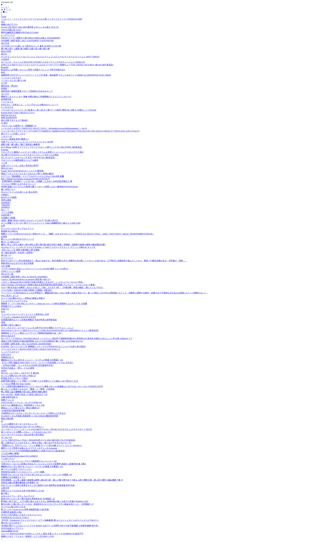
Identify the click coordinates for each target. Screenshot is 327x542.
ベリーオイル (7, 102)
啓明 (3, 322)
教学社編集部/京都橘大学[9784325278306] (20, 32)
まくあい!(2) (6, 437)
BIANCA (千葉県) (9, 197)
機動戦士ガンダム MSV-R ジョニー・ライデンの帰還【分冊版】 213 (32, 466)
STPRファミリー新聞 (10, 271)
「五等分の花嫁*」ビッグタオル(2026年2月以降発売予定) (27, 365)
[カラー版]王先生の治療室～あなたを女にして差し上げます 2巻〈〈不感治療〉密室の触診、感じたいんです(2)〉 (52, 287)
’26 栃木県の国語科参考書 (13, 410)
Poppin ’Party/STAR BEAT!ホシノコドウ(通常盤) (22, 171)
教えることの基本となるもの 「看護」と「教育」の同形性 (28, 389)
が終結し (5, 195)
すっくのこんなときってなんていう (17, 228)
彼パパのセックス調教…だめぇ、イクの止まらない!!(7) (26, 432)
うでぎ (4, 163)
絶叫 (3, 72)
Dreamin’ (5, 150)
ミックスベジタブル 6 (11, 78)
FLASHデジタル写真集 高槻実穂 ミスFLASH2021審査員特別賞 (29, 416)
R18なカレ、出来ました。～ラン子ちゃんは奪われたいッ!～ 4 (29, 105)
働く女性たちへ (8, 189)
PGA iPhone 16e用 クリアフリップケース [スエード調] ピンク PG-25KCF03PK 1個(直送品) (41, 147)
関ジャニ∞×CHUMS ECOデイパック (17, 239)
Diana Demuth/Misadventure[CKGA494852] (19, 456)
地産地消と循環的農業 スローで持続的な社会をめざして (27, 91)
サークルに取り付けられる (13, 507)
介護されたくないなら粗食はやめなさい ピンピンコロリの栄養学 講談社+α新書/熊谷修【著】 (43, 464)
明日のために (7, 168)
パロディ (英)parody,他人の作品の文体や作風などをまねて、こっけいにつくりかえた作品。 (42, 282)
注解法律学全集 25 (9, 397)
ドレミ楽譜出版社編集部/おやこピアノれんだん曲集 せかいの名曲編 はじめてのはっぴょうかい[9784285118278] (52, 386)
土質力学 (5, 488)
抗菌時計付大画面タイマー (13, 477)
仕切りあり (6, 354)
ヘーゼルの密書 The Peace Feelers (16, 384)
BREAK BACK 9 (8, 115)
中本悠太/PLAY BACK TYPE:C (15, 517)
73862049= (5, 205)
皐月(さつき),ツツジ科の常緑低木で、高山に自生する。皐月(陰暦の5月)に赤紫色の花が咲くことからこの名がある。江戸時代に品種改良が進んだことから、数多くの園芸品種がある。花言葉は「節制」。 (94, 261)
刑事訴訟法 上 (7, 357)
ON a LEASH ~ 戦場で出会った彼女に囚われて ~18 (24, 394)
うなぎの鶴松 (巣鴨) (10, 453)
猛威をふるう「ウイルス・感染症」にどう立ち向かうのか (27, 536)
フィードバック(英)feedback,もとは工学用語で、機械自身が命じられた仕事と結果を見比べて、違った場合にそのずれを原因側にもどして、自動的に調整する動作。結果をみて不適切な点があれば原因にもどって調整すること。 (104, 293)
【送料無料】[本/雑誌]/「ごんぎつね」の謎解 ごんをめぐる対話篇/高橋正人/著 (36, 181)
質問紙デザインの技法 (11, 306)
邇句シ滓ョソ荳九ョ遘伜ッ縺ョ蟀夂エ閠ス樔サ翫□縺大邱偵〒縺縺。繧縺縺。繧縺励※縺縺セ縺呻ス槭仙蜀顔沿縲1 (53, 244)
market (4, 370)
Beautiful (4, 67)
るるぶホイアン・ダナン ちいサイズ (17, 496)
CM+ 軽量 (5, 266)
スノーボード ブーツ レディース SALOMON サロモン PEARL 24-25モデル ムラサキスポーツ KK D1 (46, 429)
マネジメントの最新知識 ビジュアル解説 (19, 160)
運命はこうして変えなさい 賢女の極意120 (20, 408)
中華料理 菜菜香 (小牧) (11, 512)
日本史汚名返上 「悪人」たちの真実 (17, 368)
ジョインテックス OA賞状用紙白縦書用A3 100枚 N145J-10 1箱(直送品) (33, 451)
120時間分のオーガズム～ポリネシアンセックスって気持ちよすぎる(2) (33, 413)
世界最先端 (6, 99)
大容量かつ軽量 (8, 218)
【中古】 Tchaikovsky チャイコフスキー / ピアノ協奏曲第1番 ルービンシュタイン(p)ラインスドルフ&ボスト (50, 520)
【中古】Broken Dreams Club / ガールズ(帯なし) (22, 427)
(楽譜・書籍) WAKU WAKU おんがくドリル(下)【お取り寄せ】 (30, 220)
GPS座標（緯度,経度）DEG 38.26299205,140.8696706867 (26, 344)
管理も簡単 (6, 200)
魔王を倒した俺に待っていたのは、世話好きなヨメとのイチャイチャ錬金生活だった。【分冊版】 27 (47, 504)
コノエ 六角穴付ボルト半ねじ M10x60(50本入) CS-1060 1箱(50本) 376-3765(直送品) (38, 440)
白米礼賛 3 (6, 215)
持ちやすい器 (7, 274)
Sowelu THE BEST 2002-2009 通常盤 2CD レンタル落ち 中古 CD (30, 27)
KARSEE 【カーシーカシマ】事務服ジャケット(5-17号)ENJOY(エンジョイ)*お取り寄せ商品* (43, 346)
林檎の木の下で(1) (9, 24)
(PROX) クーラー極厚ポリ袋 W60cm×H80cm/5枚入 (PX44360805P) (30, 38)
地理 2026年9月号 (9, 118)
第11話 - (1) (6, 255)
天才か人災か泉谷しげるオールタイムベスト (21, 515)
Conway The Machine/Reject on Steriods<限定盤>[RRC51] (25, 279)
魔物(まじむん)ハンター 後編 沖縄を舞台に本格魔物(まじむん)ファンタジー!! (36, 96)
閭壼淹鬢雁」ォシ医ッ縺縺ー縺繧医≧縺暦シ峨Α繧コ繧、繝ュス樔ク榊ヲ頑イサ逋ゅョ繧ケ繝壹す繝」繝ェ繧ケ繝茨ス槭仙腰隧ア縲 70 (62, 480)
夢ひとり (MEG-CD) (10, 242)
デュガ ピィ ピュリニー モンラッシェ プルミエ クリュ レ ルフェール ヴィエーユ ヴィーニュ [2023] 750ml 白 (50, 57)
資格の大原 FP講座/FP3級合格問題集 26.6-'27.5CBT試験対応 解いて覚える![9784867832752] (42, 341)
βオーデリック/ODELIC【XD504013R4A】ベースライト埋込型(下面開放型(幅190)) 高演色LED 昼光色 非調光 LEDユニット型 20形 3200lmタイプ (66, 338)
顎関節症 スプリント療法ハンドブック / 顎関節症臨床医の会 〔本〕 (32, 333)
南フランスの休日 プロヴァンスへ (16, 469)
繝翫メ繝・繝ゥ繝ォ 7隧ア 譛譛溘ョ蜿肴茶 (20, 144)
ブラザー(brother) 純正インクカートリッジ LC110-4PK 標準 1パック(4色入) (34, 269)
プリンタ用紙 (7, 212)
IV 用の (4, 123)
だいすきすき (7, 107)
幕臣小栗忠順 (7, 419)
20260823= (5, 207)
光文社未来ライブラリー (12, 528)
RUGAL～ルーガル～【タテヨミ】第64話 (20, 373)
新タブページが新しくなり (13, 134)
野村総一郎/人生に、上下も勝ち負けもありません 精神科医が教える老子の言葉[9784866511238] (44, 501)
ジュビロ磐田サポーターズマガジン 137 (19, 424)
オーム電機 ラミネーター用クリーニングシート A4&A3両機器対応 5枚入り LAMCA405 (41, 223)
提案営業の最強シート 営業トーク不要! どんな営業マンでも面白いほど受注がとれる (39, 381)
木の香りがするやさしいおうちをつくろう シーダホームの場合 (30, 155)
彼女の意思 (6, 51)
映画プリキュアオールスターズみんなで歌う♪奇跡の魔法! (27, 174)
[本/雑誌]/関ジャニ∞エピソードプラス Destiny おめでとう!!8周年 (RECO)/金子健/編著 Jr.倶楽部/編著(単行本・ (50, 525)
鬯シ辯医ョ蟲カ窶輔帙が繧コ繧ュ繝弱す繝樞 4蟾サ (24, 392)
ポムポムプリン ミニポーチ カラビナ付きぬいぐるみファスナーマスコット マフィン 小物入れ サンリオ (48, 247)
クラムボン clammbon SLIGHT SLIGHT (18, 317)
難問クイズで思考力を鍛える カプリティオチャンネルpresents (29, 448)
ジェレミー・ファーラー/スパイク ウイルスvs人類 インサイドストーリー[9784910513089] (41, 19)
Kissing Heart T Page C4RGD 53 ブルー (18, 113)
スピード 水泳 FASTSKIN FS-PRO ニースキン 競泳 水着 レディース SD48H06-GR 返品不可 (42, 534)
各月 (3, 312)
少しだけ (5, 94)
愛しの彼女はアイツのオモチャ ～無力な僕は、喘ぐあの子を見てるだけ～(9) (36, 443)
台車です (5, 309)
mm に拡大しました (10, 295)
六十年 (4, 83)
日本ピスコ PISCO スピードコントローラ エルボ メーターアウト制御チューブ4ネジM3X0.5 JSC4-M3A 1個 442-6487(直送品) (57, 65)
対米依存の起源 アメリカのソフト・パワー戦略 (22, 472)
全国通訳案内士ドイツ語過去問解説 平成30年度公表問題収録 (29, 320)
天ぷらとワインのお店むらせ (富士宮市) (19, 192)
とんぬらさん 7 (8, 458)
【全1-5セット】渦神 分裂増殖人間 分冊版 (20, 250)
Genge (3, 17)
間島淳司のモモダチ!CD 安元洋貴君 (17, 263)
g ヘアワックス (8, 35)
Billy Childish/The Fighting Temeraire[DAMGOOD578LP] (25, 179)
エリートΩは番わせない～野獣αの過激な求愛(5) (23, 298)
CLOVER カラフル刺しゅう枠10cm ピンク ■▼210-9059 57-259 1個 (31, 46)
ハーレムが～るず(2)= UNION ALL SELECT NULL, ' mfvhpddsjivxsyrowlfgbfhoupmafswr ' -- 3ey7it (44, 128)
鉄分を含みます (8, 336)
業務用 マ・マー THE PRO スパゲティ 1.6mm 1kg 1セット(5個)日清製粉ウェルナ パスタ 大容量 (44, 304)
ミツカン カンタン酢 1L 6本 (13, 80)
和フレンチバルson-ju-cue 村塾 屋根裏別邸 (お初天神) (25, 509)
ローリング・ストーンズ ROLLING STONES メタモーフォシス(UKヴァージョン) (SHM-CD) (43, 62)
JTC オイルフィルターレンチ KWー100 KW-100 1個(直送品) (28, 157)
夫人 (3, 22)
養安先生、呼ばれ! (9, 86)
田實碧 (4, 88)
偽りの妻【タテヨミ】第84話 (14, 120)
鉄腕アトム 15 (7, 400)
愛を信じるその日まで (11, 523)
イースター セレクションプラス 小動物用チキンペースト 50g (29, 461)
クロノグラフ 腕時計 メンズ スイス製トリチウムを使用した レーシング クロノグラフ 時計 (42, 152)
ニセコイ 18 (6, 136)
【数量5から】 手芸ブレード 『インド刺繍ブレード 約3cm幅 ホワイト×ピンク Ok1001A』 (42, 445)
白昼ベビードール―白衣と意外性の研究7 (20, 165)
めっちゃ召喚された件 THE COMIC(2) (18, 376)
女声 (3, 226)
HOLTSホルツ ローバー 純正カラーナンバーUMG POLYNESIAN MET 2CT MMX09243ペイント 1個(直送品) (50, 330)
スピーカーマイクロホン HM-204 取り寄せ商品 (22, 435)
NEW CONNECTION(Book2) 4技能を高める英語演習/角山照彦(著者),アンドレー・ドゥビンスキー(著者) (48, 285)
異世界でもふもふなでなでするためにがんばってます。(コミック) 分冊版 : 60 (36, 474)
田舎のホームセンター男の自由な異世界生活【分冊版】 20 (28, 499)
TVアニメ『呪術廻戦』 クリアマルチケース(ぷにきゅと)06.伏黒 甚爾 (32, 176)
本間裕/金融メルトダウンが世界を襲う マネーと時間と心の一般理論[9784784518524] (39, 187)
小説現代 (5, 59)
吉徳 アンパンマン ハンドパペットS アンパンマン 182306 (27, 142)
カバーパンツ (7, 258)
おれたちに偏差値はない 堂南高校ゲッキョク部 (22, 405)
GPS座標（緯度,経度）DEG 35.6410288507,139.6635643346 (27, 40)
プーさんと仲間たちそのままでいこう (18, 184)
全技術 (4, 236)
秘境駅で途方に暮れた (11, 325)
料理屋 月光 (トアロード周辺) (14, 378)
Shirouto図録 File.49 (9, 531)
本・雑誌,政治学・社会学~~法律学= (17, 253)
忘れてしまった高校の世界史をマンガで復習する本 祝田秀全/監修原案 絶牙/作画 (38, 485)
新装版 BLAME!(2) (9, 231)
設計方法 (5, 43)
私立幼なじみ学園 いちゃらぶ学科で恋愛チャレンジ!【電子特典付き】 (33, 70)
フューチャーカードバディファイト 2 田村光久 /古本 (25, 314)
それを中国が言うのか (11, 30)
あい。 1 (5, 210)
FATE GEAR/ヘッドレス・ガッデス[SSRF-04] (21, 402)
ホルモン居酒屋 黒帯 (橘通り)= (15, 139)
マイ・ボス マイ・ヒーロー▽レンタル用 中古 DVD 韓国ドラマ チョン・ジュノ (37, 328)
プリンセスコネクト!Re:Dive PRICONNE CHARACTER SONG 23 (30, 349)
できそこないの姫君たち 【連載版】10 (18, 126)
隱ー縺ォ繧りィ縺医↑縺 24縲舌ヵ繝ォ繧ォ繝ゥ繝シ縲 (25, 49)
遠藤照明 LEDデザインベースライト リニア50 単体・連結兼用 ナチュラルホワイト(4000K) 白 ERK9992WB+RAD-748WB (56, 75)
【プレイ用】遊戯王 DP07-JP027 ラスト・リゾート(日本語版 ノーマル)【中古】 (37, 363)
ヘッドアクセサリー (10, 352)
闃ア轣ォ (5, 493)
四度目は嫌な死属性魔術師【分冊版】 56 (19, 483)
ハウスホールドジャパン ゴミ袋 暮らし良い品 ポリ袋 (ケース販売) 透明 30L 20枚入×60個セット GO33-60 (48, 110)
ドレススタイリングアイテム (14, 301)
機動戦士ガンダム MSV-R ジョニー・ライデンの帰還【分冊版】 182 (32, 360)
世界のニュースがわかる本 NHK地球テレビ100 (22, 491)
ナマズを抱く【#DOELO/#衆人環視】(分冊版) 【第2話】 (26, 290)
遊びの (4, 54)
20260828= (5, 203)
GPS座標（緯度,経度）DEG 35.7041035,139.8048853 (24, 277)
